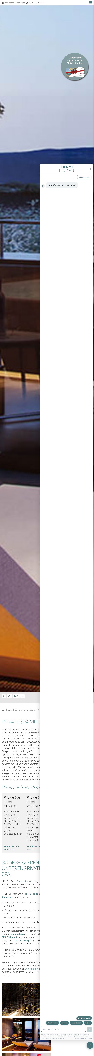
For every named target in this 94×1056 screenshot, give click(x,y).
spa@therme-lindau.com (37, 968)
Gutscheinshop (24, 881)
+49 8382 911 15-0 (36, 3)
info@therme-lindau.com (15, 3)
